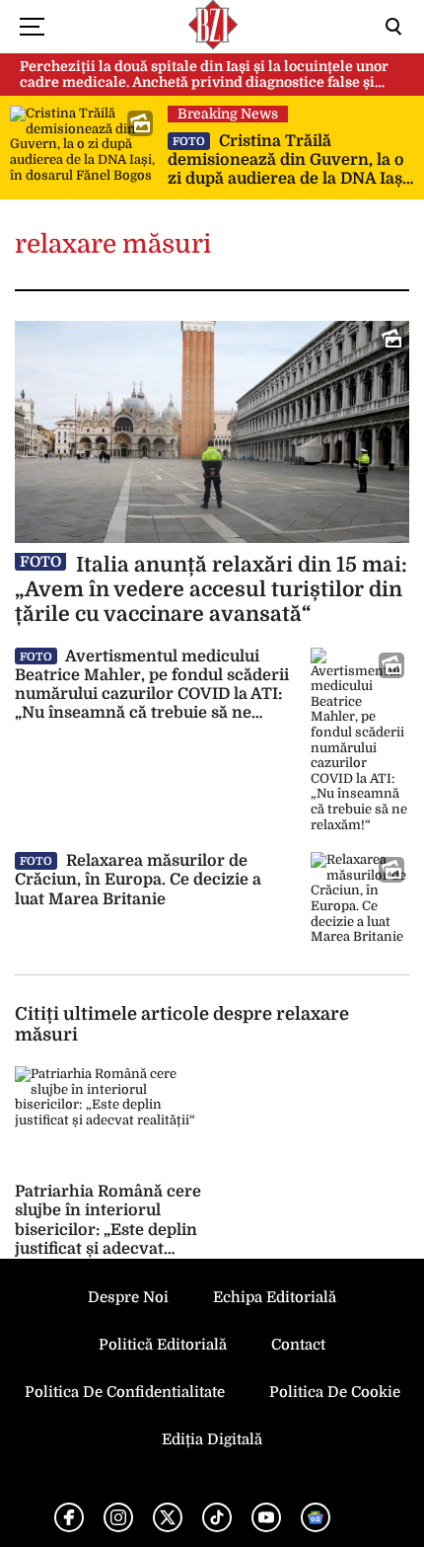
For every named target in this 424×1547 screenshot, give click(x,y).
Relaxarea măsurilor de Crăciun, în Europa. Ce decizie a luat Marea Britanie (138, 879)
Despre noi (128, 1297)
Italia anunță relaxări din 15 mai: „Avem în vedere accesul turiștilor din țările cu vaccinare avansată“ (211, 589)
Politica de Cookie (334, 1392)
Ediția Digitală (212, 1439)
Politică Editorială (163, 1345)
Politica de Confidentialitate (125, 1392)
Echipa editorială (274, 1297)
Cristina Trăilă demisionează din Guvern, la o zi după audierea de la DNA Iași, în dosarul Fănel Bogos (289, 161)
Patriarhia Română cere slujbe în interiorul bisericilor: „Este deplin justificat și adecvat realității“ (108, 1229)
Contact (298, 1345)
